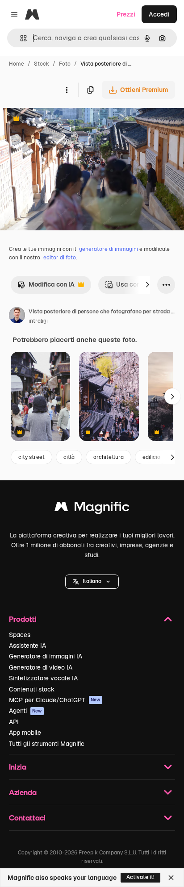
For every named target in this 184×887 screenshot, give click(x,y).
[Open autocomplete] (20, 38)
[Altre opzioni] (66, 90)
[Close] (171, 877)
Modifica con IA (46, 286)
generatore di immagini (108, 249)
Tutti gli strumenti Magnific (46, 744)
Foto (65, 63)
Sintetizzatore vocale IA (43, 678)
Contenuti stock (31, 689)
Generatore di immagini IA (45, 656)
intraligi (38, 321)
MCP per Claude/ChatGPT (54, 700)
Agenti (25, 711)
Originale (59, 119)
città (69, 457)
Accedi (159, 14)
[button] (92, 582)
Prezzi (126, 14)
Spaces (19, 635)
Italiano (92, 581)
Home (16, 63)
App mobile (25, 733)
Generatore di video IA (40, 667)
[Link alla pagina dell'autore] (17, 316)
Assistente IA (27, 645)
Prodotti (23, 619)
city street (31, 457)
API (14, 722)
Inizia (17, 766)
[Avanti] (147, 285)
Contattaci (27, 817)
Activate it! (140, 877)
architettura (108, 457)
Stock (41, 63)
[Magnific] (92, 509)
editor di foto (59, 257)
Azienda (23, 792)
